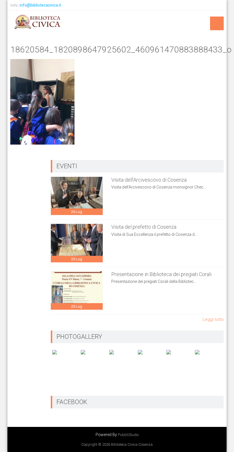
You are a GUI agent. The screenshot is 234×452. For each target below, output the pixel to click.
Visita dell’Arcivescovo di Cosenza (149, 180)
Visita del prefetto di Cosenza (143, 227)
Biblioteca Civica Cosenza (132, 444)
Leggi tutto (213, 319)
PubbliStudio (128, 435)
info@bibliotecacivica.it (40, 5)
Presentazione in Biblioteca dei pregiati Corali (161, 274)
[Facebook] (218, 5)
